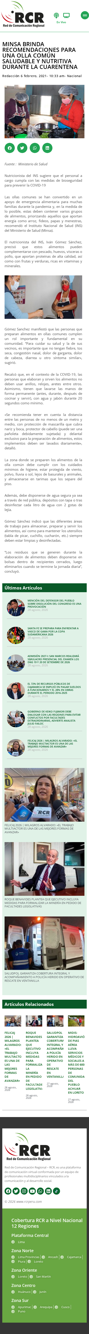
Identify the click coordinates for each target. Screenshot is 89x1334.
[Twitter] (16, 1191)
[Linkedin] (48, 1191)
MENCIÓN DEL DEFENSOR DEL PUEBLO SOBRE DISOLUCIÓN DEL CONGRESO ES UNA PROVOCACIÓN (54, 603)
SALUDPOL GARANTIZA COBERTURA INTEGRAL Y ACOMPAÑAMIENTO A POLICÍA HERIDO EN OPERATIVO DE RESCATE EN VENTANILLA (44, 976)
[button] (10, 148)
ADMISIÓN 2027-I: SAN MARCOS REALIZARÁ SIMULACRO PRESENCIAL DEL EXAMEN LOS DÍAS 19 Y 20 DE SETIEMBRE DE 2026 (53, 659)
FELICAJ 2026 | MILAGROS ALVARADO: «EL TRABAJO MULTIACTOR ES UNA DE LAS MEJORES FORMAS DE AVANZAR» (52, 743)
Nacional (74, 76)
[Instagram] (24, 1191)
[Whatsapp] (40, 1191)
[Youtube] (32, 1191)
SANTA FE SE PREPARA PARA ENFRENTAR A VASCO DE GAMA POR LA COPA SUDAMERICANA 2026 (53, 631)
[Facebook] (8, 1191)
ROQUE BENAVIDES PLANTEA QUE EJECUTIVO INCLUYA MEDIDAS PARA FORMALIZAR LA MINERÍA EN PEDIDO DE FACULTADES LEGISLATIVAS (43, 902)
